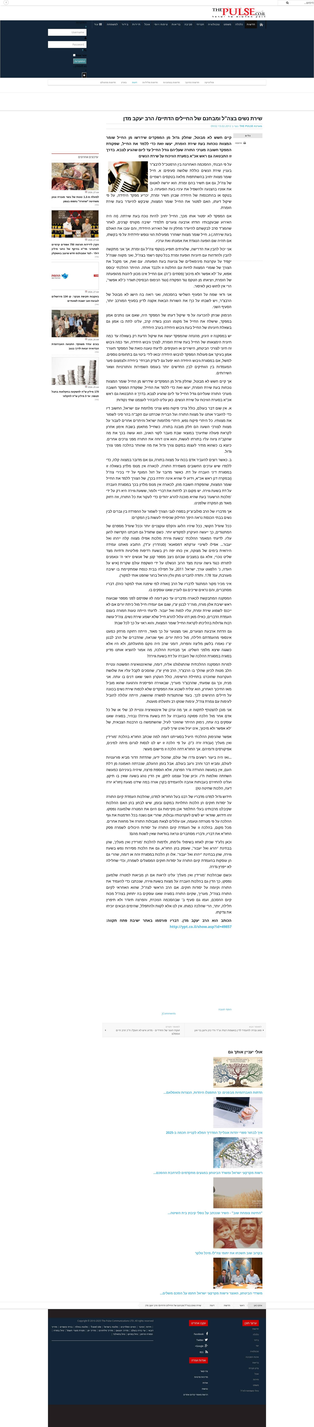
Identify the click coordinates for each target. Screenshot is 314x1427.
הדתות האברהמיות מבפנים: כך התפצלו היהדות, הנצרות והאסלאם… (213, 1092)
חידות (148, 1326)
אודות (205, 1382)
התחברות (80, 61)
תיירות (136, 24)
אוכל (147, 24)
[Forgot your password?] (82, 50)
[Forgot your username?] (85, 27)
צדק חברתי (254, 1368)
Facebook (199, 1334)
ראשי (242, 1305)
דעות (134, 82)
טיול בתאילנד (119, 1334)
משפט (227, 24)
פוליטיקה (209, 82)
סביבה (188, 24)
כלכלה (239, 24)
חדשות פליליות (150, 82)
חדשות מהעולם (108, 82)
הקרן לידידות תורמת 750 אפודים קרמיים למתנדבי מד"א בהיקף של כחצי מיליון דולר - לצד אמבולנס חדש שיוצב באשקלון (75, 249)
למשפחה (112, 24)
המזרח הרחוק (146, 1334)
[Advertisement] (96, 12)
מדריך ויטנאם (122, 1330)
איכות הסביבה (252, 1357)
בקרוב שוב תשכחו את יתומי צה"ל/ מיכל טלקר (228, 1253)
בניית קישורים (66, 1326)
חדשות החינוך (192, 82)
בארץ (124, 82)
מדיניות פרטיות (201, 1376)
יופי (257, 1345)
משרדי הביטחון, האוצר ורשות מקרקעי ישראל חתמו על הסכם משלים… (211, 1293)
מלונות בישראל (111, 1326)
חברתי (200, 24)
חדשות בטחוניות (171, 82)
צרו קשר (204, 1371)
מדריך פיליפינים (106, 1330)
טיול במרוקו (133, 1334)
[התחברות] (84, 75)
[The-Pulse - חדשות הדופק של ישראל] (239, 12)
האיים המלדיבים (128, 1326)
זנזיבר (141, 1326)
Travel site (96, 1326)
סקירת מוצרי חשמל (75, 1330)
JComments (169, 1013)
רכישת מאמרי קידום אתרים (195, 1394)
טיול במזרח (59, 1330)
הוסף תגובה (225, 1009)
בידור (125, 24)
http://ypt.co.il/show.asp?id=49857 (201, 926)
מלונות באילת (81, 1326)
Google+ (199, 1346)
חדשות (251, 24)
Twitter (200, 1340)
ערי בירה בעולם (138, 1330)
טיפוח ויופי (161, 24)
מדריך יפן (91, 1330)
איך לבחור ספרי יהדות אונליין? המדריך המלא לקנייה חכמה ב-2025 (214, 1132)
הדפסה (239, 143)
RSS (202, 1352)
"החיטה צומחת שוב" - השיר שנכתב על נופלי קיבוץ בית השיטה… (215, 1213)
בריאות (176, 24)
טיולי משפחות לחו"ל (250, 1390)
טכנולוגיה (214, 24)
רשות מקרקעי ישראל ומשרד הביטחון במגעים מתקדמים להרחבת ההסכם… (207, 1172)
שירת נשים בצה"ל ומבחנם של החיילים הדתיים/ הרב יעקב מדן (192, 118)
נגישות (205, 1388)
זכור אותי (81, 55)
